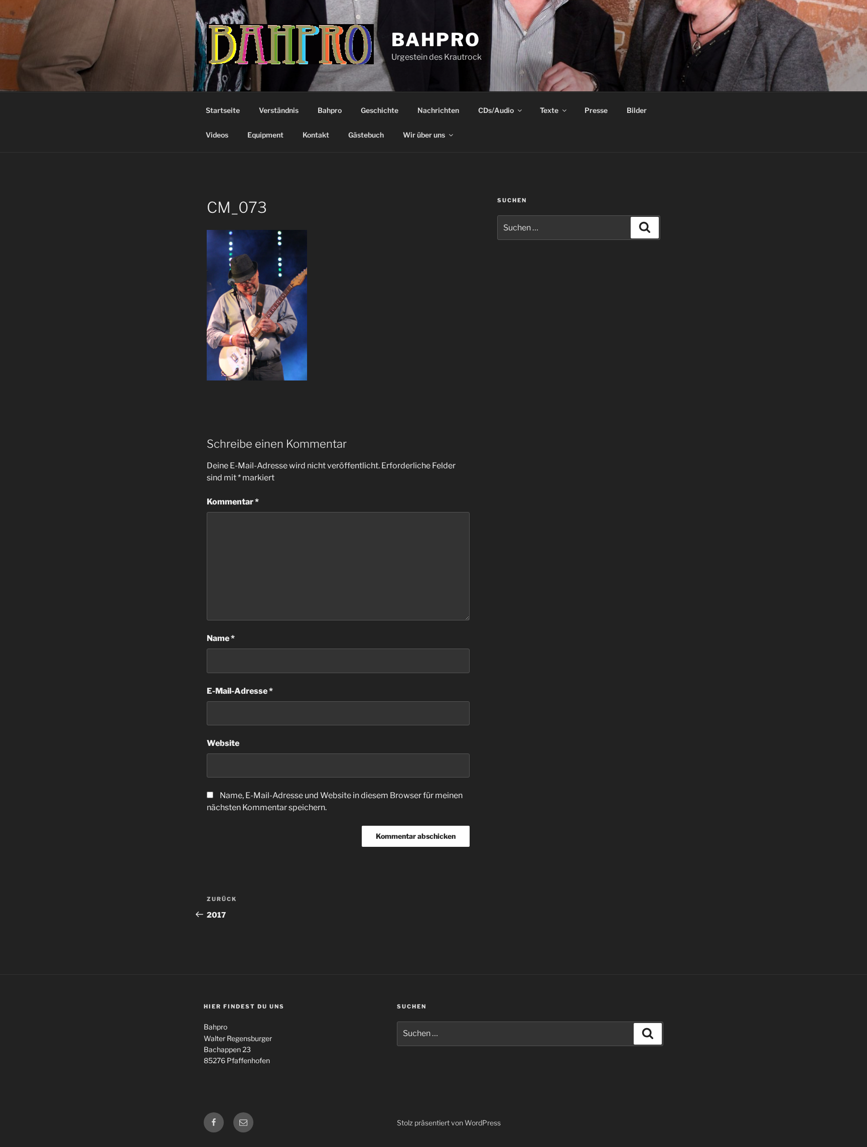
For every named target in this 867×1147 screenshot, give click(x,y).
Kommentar (233, 501)
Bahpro (435, 40)
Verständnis (279, 110)
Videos (217, 135)
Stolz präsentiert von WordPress (449, 1122)
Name (221, 638)
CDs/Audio (496, 110)
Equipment (265, 135)
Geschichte (379, 110)
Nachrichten (438, 110)
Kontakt (316, 135)
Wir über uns (424, 135)
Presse (596, 110)
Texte (549, 110)
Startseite (223, 110)
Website (223, 743)
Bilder (637, 110)
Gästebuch (366, 135)
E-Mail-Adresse (240, 691)
